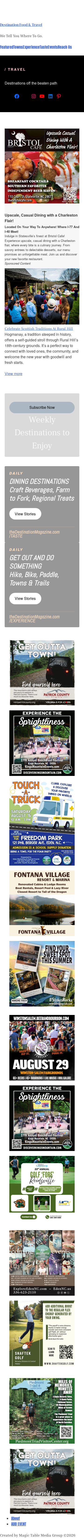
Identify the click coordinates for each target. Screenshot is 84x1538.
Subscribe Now (42, 407)
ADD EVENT (18, 1524)
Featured (6, 47)
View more (13, 373)
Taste (44, 47)
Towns (18, 47)
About (15, 1518)
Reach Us (65, 47)
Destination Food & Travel (21, 24)
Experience (31, 47)
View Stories (25, 513)
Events (53, 47)
